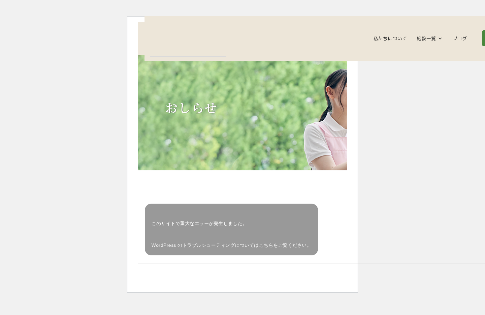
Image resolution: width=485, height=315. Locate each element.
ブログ (460, 38)
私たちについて (390, 38)
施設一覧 (426, 38)
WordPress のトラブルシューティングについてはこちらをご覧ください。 (231, 245)
